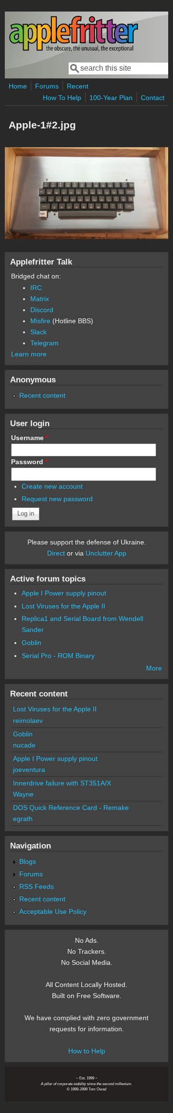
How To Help (62, 97)
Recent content (42, 395)
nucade (24, 745)
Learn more (29, 354)
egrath (23, 818)
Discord (41, 310)
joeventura (29, 769)
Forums (47, 86)
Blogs (27, 861)
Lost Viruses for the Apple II (63, 606)
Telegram (44, 343)
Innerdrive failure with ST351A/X (62, 783)
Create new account (52, 486)
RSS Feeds (36, 886)
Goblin (31, 642)
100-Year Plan (111, 97)
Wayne (23, 794)
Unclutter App (106, 553)
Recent (77, 86)
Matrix (39, 299)
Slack (38, 332)
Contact (152, 97)
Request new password (57, 499)
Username (29, 438)
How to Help (86, 1051)
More (154, 668)
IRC (36, 287)
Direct (56, 553)
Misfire (40, 321)
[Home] (73, 50)
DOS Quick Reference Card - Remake (71, 807)
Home (18, 86)
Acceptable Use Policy (52, 911)
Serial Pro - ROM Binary (58, 655)
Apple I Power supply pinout (64, 593)
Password (29, 462)
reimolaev (28, 720)
